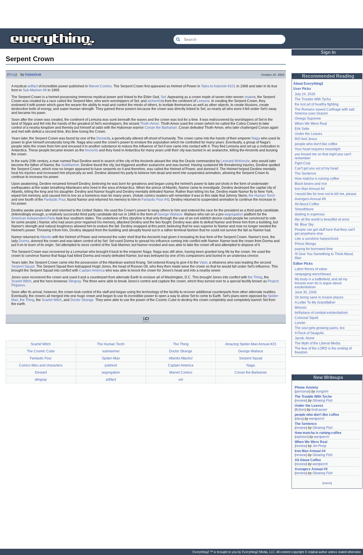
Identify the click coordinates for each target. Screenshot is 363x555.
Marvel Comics (100, 86)
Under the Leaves (308, 134)
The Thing (181, 344)
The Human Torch (110, 344)
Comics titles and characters (40, 365)
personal (302, 391)
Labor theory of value (311, 269)
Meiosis (301, 308)
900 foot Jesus (306, 139)
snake (249, 97)
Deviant (102, 138)
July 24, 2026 (305, 94)
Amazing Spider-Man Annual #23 (250, 344)
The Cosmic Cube (41, 351)
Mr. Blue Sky (304, 224)
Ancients (91, 150)
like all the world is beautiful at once (322, 219)
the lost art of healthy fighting (317, 104)
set (180, 380)
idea (299, 419)
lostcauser (319, 410)
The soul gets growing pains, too (320, 328)
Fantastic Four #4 (155, 200)
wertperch (316, 419)
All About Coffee (307, 204)
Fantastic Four (55, 200)
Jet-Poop (319, 446)
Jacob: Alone (305, 338)
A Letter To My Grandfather (315, 302)
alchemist (154, 101)
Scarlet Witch (21, 281)
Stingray (74, 281)
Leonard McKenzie (235, 161)
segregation (234, 214)
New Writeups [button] (328, 377)
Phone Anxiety (306, 387)
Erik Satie (302, 129)
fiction (300, 410)
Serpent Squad (23, 266)
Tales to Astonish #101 (218, 86)
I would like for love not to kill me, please (325, 194)
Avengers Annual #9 (310, 199)
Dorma (24, 241)
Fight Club (303, 163)
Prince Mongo (305, 244)
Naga (256, 138)
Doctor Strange (82, 300)
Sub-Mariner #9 (35, 90)
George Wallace (169, 214)
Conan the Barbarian (161, 128)
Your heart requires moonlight (317, 149)
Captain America (92, 270)
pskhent (111, 365)
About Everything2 (308, 84)
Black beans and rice (311, 184)
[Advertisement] (181, 14)
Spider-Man (111, 358)
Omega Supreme (308, 118)
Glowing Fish (323, 401)
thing (12, 75)
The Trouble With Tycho (313, 99)
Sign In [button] (328, 52)
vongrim (322, 391)
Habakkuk (33, 75)
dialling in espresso (310, 214)
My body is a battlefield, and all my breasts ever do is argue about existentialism (321, 283)
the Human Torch (262, 196)
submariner (111, 351)
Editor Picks (303, 264)
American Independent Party (33, 218)
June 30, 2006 (306, 292)
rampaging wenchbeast (313, 274)
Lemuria (203, 101)
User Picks (302, 89)
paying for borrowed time (314, 249)
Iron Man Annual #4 (310, 189)
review (301, 401)
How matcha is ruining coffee (317, 179)
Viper (203, 262)
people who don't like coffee (316, 144)
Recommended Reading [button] (328, 76)
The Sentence (305, 173)
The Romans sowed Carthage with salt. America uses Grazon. (325, 111)
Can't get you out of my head (316, 168)
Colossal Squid (306, 318)
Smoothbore (304, 209)
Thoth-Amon (149, 124)
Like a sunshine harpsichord (316, 239)
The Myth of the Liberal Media (317, 343)
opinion (301, 437)
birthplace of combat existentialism (321, 313)
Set (163, 97)
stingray (41, 380)
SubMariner (70, 165)
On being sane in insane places (319, 297)
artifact (33, 86)
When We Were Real (311, 124)
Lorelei (300, 323)
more (327, 483)
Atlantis (45, 237)
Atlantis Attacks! (181, 358)
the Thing (255, 277)
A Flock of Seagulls (309, 333)
